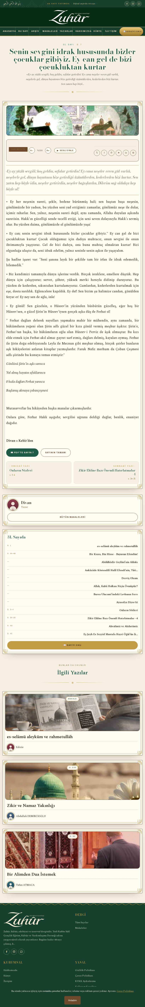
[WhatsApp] (139, 3)
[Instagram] (132, 3)
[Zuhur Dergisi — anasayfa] (72, 17)
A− (31, 150)
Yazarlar (66, 31)
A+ (48, 150)
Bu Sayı (23, 31)
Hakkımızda (83, 31)
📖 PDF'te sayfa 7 (22, 452)
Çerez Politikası (84, 975)
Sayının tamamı (55, 452)
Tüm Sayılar (81, 922)
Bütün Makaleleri (72, 517)
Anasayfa (9, 31)
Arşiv (35, 31)
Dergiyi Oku (132, 31)
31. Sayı (68, 45)
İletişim (110, 31)
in (126, 152)
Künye (98, 31)
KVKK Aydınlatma (85, 981)
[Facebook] (126, 3)
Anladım (72, 1000)
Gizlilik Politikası (85, 970)
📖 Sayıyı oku (72, 645)
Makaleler (50, 31)
